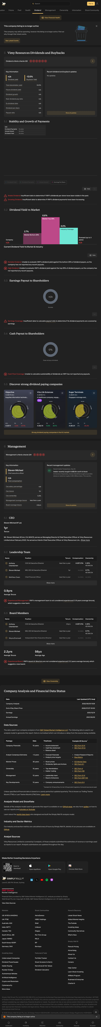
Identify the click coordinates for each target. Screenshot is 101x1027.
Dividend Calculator (42, 970)
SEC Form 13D (79, 771)
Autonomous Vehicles (9, 974)
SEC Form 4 (78, 768)
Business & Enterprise (76, 979)
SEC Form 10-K (79, 745)
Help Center (72, 968)
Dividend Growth (12, 94)
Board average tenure (14, 505)
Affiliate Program (74, 975)
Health (27, 10)
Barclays (38, 946)
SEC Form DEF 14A (81, 778)
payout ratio (51, 321)
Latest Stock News (75, 915)
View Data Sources (8, 903)
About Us (71, 954)
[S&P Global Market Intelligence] (9, 891)
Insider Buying (7, 966)
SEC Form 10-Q (79, 748)
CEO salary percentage (14, 486)
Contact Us (72, 958)
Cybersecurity (7, 985)
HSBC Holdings (40, 919)
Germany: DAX (7, 946)
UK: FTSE (5, 919)
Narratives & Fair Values (43, 966)
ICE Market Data (80, 762)
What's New (72, 935)
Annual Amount (43, 182)
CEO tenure (10, 491)
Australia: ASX (7, 923)
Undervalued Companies (11, 958)
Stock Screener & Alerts (43, 962)
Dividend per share (12, 108)
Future (11, 10)
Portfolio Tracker (41, 958)
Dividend (37, 10)
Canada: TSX (6, 931)
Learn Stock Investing (76, 972)
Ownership (64, 10)
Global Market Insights (76, 919)
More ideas (6, 989)
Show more (85, 540)
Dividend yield (13, 79)
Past (19, 10)
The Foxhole (72, 923)
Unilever (38, 927)
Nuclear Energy (7, 970)
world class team (23, 814)
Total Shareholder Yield (14, 85)
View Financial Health (52, 18)
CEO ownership (11, 496)
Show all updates (71, 113)
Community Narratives (76, 931)
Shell (36, 923)
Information (76, 10)
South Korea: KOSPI (9, 943)
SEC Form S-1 (79, 764)
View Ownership (52, 681)
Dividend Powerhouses (10, 962)
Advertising (72, 950)
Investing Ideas (73, 927)
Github (6, 829)
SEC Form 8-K (79, 782)
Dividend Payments (28, 182)
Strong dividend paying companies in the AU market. (50, 432)
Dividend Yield (12, 182)
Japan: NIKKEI (7, 939)
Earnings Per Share (59, 182)
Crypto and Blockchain (10, 981)
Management (50, 10)
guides (86, 807)
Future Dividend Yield (13, 90)
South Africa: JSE (8, 935)
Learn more (45, 794)
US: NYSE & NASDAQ (10, 915)
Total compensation (15, 481)
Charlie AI (71, 983)
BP (36, 943)
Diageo (37, 931)
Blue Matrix (78, 757)
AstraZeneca (39, 915)
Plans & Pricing (73, 946)
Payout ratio (10, 113)
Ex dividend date (12, 103)
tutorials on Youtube (27, 809)
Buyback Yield (31, 79)
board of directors (36, 661)
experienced (68, 600)
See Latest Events (12, 41)
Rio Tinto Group (40, 935)
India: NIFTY (6, 927)
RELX (37, 939)
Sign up (91, 3)
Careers (71, 962)
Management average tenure (16, 500)
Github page (67, 807)
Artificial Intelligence (9, 977)
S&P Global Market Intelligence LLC (54, 730)
